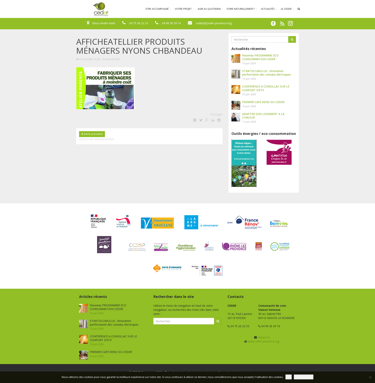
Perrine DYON (111, 59)
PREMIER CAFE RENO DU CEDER (263, 102)
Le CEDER (286, 9)
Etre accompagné (157, 9)
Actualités (268, 9)
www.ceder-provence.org (263, 341)
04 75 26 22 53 (138, 23)
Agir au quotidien (209, 9)
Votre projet (183, 9)
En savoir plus (303, 377)
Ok (288, 377)
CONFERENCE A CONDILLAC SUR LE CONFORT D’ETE (265, 88)
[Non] (370, 377)
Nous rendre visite (103, 23)
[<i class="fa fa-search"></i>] (299, 9)
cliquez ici (264, 337)
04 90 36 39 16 (171, 23)
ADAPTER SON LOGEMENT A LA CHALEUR (263, 115)
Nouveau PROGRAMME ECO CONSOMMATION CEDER (260, 57)
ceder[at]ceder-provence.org (214, 23)
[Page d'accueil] (75, 9)
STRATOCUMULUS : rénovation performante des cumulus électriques (266, 73)
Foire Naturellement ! (241, 9)
